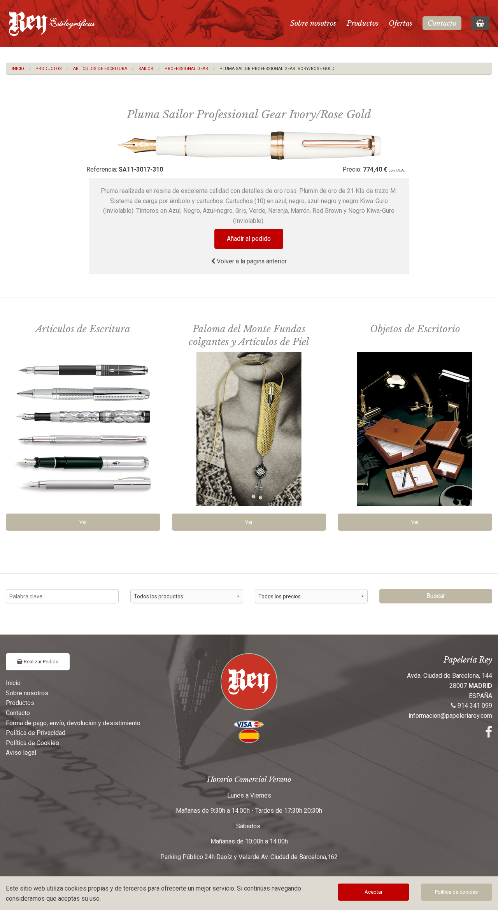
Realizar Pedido (41, 662)
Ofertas (400, 23)
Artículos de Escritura (100, 68)
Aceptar (373, 892)
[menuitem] (18, 69)
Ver (83, 522)
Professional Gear (186, 68)
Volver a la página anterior (251, 261)
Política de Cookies (32, 743)
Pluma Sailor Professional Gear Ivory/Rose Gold (277, 68)
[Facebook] (488, 734)
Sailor (146, 68)
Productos (363, 23)
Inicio (18, 68)
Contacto (442, 23)
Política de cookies (456, 892)
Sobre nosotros (313, 23)
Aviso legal (21, 752)
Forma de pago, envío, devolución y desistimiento (73, 723)
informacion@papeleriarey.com (450, 715)
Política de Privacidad (35, 732)
